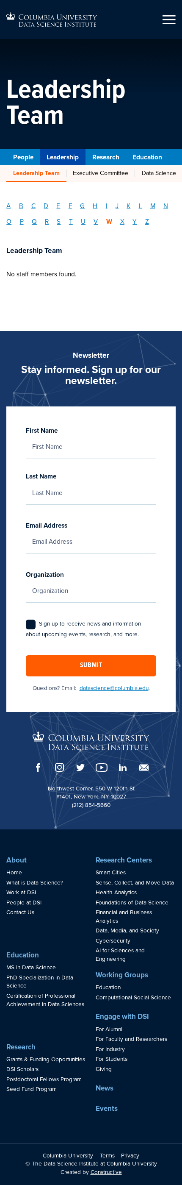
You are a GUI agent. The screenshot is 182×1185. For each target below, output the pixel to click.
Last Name (41, 476)
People (23, 157)
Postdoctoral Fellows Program (44, 1079)
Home (14, 872)
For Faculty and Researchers (131, 1039)
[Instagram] (59, 767)
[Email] (143, 767)
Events (107, 1108)
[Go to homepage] (51, 19)
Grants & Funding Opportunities (45, 1059)
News (104, 1088)
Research (105, 157)
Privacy (130, 1155)
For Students (111, 1059)
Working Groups (122, 975)
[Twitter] (80, 767)
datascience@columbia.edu (114, 688)
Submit (91, 665)
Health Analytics (116, 892)
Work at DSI (21, 892)
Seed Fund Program (31, 1089)
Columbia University (68, 1155)
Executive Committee (100, 173)
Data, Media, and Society (127, 930)
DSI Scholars (22, 1069)
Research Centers (124, 860)
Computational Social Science (133, 997)
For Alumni (109, 1029)
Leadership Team (36, 173)
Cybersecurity (113, 940)
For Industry (110, 1049)
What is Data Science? (34, 882)
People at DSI (23, 902)
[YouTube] (101, 767)
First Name (42, 430)
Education (147, 157)
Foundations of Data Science (132, 902)
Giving (104, 1069)
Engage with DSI (122, 1016)
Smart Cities (111, 872)
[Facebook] (38, 767)
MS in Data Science (31, 967)
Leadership (63, 157)
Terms (107, 1155)
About (16, 860)
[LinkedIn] (122, 767)
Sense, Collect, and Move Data (135, 882)
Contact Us (20, 912)
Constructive (106, 1172)
